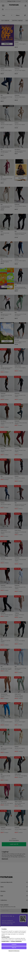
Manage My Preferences (14, 950)
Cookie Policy (5, 941)
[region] (14, 940)
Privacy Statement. (16, 941)
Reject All (14, 947)
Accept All (14, 944)
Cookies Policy (5, 937)
